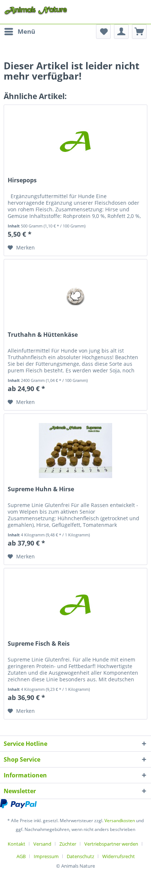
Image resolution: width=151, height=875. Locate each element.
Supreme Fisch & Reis (39, 644)
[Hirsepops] (75, 142)
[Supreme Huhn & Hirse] (75, 451)
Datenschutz (80, 856)
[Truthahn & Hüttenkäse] (75, 296)
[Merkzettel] (103, 31)
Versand (42, 844)
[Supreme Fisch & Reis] (75, 605)
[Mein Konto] (121, 31)
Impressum (46, 856)
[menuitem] (19, 31)
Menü (26, 31)
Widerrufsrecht (118, 856)
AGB (21, 856)
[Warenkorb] (139, 31)
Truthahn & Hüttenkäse (43, 335)
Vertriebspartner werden (111, 844)
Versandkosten (119, 820)
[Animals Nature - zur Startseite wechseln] (36, 10)
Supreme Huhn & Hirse (41, 489)
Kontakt (16, 844)
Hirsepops (22, 180)
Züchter (67, 844)
